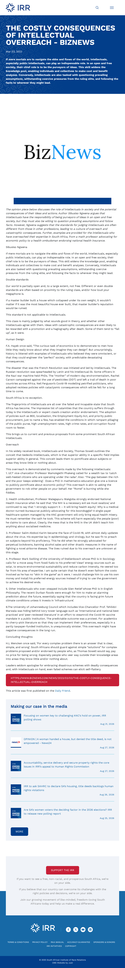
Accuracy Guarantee (78, 942)
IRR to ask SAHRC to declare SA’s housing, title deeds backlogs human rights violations (69, 790)
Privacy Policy (40, 942)
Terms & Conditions (18, 942)
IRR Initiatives (54, 946)
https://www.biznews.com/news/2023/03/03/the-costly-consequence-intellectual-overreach (61, 680)
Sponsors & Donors (104, 942)
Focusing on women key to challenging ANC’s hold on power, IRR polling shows (69, 719)
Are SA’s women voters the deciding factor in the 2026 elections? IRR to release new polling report (69, 813)
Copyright (70, 946)
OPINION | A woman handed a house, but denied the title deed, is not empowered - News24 (69, 743)
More (19, 831)
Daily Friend (62, 690)
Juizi (71, 963)
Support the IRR (62, 870)
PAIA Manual (57, 942)
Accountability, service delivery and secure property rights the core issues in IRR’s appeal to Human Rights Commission (69, 766)
